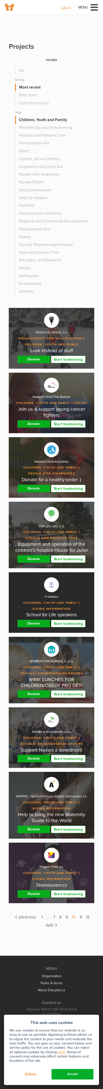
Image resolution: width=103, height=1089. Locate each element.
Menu (83, 7)
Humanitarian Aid (34, 143)
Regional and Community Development (53, 221)
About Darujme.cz (51, 990)
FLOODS (26, 205)
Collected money (34, 103)
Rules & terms (51, 983)
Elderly (25, 236)
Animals (26, 291)
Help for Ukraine (33, 197)
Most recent (29, 87)
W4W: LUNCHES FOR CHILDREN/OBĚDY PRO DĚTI (51, 682)
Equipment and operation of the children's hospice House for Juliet (51, 547)
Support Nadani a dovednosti (51, 750)
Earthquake (29, 275)
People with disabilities (39, 174)
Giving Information (35, 190)
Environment (30, 283)
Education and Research (40, 260)
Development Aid (34, 229)
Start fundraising (68, 359)
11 (81, 917)
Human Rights (31, 182)
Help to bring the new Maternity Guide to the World (51, 817)
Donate (34, 359)
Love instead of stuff (51, 350)
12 (88, 917)
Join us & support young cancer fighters (51, 412)
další (50, 925)
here (61, 1052)
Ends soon (28, 95)
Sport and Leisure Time (39, 252)
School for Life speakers (51, 615)
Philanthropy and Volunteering (45, 127)
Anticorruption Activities (40, 213)
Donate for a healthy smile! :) (51, 479)
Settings (30, 1074)
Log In (66, 7)
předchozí (27, 917)
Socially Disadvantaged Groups (46, 244)
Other (24, 151)
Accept (72, 1074)
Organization (52, 976)
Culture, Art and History (39, 158)
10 (74, 917)
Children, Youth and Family (43, 119)
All (21, 70)
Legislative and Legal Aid (41, 166)
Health (24, 268)
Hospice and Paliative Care (42, 135)
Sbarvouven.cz (51, 885)
